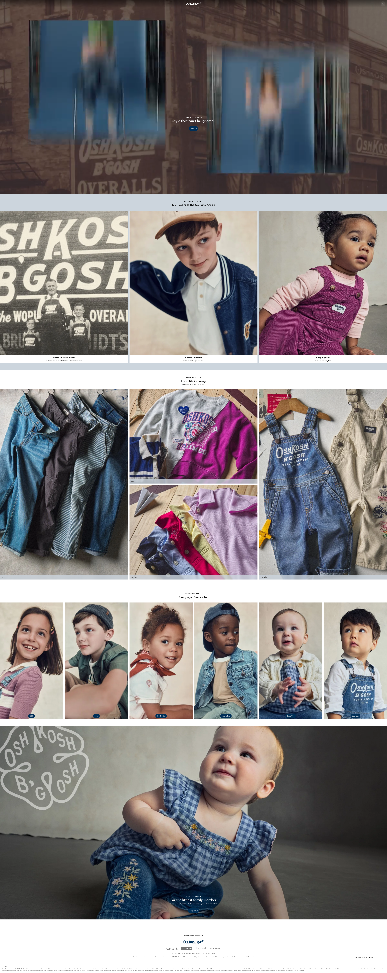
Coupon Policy (202, 957)
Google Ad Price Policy (139, 957)
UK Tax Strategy (219, 957)
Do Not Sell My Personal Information (179, 957)
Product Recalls (210, 957)
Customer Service (237, 957)
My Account (228, 957)
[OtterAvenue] (215, 948)
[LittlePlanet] (200, 948)
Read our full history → (299, 970)
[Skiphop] (186, 948)
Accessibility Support (248, 957)
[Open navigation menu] (4, 4)
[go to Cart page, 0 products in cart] (383, 3)
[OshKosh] (193, 942)
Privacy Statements (164, 957)
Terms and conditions (152, 957)
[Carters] (172, 948)
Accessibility (193, 957)
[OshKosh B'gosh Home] (193, 3)
